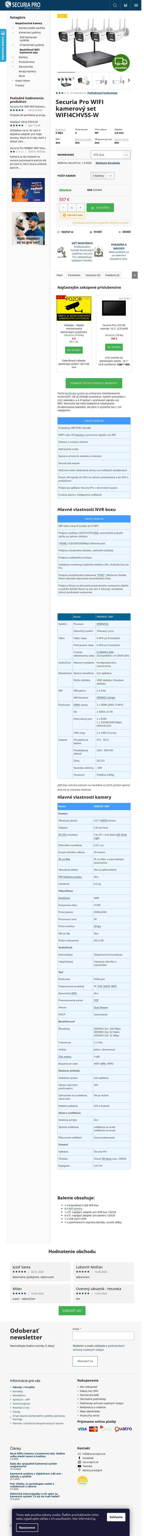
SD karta (107, 1158)
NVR (59, 400)
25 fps (97, 926)
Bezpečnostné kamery (28, 23)
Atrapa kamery (27, 71)
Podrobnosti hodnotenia (102, 93)
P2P (96, 1000)
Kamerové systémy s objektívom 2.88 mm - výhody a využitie (36, 1475)
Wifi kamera (75, 1208)
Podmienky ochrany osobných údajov (101, 1403)
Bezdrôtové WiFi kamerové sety (30, 51)
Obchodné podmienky (93, 1399)
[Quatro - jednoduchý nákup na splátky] (28, 190)
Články (16, 1411)
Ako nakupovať (88, 1386)
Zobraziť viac (72, 1311)
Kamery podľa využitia (32, 28)
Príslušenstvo (26, 62)
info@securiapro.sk (94, 1453)
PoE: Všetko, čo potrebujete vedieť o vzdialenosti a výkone (32, 1485)
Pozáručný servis (90, 1415)
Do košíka (102, 207)
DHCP (106, 986)
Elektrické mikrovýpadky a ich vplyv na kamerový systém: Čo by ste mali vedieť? (35, 1495)
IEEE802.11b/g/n (106, 697)
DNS (74, 993)
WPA (103, 1063)
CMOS (104, 820)
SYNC (101, 575)
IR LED (62, 834)
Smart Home (22, 80)
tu (94, 1519)
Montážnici (19, 1395)
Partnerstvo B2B (89, 1395)
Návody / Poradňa (24, 1387)
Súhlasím (116, 1517)
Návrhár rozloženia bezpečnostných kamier (38, 1423)
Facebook (88, 1458)
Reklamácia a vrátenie (93, 1407)
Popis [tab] (60, 275)
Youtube (87, 1466)
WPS (114, 986)
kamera (79, 434)
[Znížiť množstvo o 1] (63, 207)
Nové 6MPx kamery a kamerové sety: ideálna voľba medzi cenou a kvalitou (37, 1455)
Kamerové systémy (30, 32)
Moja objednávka (90, 1411)
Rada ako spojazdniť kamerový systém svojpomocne (33, 1465)
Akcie (22, 76)
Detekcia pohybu (83, 139)
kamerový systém (75, 393)
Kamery (23, 57)
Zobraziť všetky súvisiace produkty (93, 383)
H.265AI (101, 652)
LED (118, 834)
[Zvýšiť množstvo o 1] (80, 207)
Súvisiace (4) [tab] (93, 275)
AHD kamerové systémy (28, 39)
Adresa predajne (92, 1470)
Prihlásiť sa (85, 1361)
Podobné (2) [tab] (112, 275)
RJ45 (64, 543)
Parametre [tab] (74, 275)
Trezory (19, 85)
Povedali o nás (21, 1407)
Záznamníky (26, 66)
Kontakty (18, 1391)
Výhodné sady (75, 215)
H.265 (109, 652)
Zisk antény (64, 1056)
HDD (96, 532)
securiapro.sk (90, 1462)
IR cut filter (64, 859)
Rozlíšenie (61, 129)
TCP (99, 986)
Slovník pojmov (21, 1403)
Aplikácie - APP (21, 1399)
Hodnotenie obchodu (72, 1251)
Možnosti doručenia (108, 163)
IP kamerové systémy (32, 45)
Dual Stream (101, 1007)
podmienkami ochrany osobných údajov (99, 1347)
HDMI (77, 704)
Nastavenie (27, 1528)
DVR (59, 785)
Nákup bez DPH (89, 1391)
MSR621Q (102, 624)
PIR (60, 876)
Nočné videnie (121, 139)
